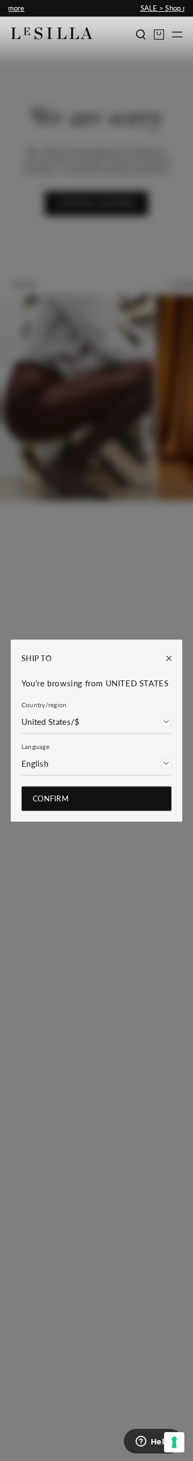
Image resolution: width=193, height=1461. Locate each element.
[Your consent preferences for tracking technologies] (174, 1442)
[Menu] (177, 34)
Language (35, 746)
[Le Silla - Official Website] (52, 33)
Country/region (43, 704)
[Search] (141, 34)
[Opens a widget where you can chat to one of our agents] (152, 1442)
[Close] (163, 658)
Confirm (51, 798)
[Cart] (159, 34)
